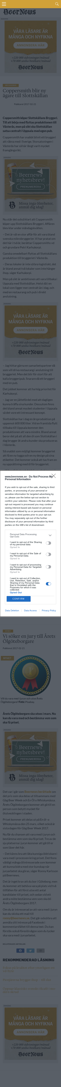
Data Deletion (12, 610)
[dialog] (30, 543)
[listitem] (30, 535)
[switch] (48, 543)
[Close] (55, 477)
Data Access (30, 610)
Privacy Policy (49, 610)
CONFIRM (19, 599)
